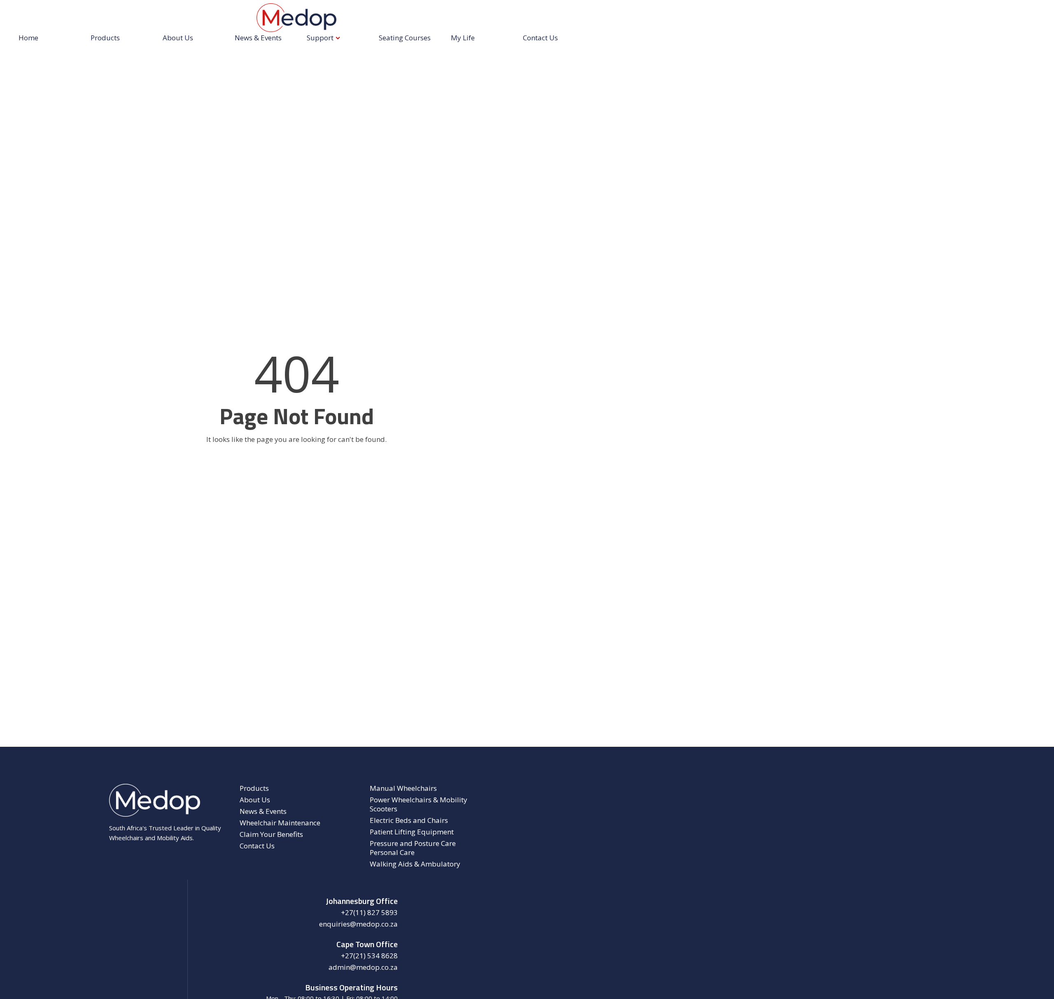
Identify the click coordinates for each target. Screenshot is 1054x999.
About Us (178, 37)
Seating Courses (405, 37)
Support (320, 37)
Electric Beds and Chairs (409, 820)
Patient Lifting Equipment (412, 831)
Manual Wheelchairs (403, 788)
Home (28, 37)
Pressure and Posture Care (413, 843)
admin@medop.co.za (363, 967)
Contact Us (540, 37)
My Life (463, 37)
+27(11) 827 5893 (369, 912)
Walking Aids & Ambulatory (415, 864)
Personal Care (392, 852)
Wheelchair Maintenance (280, 822)
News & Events (258, 37)
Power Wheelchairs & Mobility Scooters (418, 804)
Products (105, 37)
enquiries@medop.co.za (358, 924)
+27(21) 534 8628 (369, 955)
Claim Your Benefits (271, 834)
